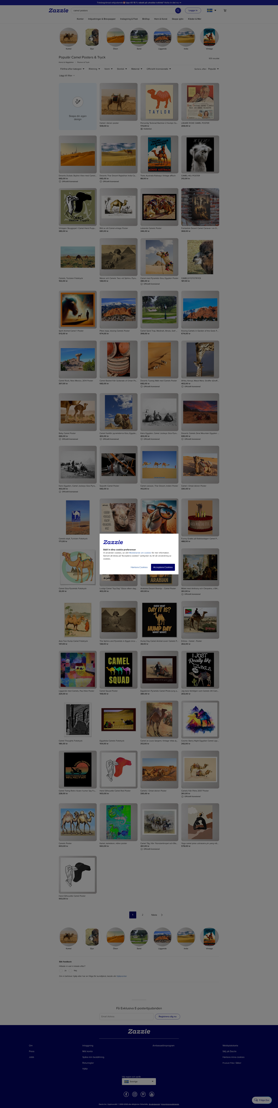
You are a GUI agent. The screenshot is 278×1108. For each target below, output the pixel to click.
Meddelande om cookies (140, 553)
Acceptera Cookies (163, 567)
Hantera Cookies (139, 567)
